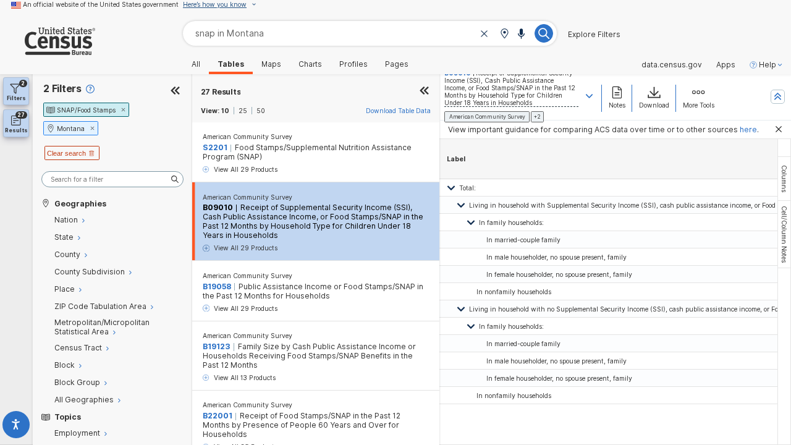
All (196, 64)
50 (260, 110)
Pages (396, 64)
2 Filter (62, 89)
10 (225, 110)
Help (767, 65)
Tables (231, 64)
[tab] (784, 178)
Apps (725, 65)
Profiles (353, 64)
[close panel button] (425, 92)
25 (243, 110)
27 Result (221, 91)
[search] (112, 179)
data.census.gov (671, 65)
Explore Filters (594, 34)
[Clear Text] (484, 34)
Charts (310, 64)
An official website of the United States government (101, 4)
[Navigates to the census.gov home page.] (47, 50)
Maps (271, 64)
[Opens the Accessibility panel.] (16, 427)
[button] (504, 34)
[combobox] (370, 33)
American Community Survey (247, 136)
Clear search (66, 153)
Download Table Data (398, 110)
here (748, 129)
